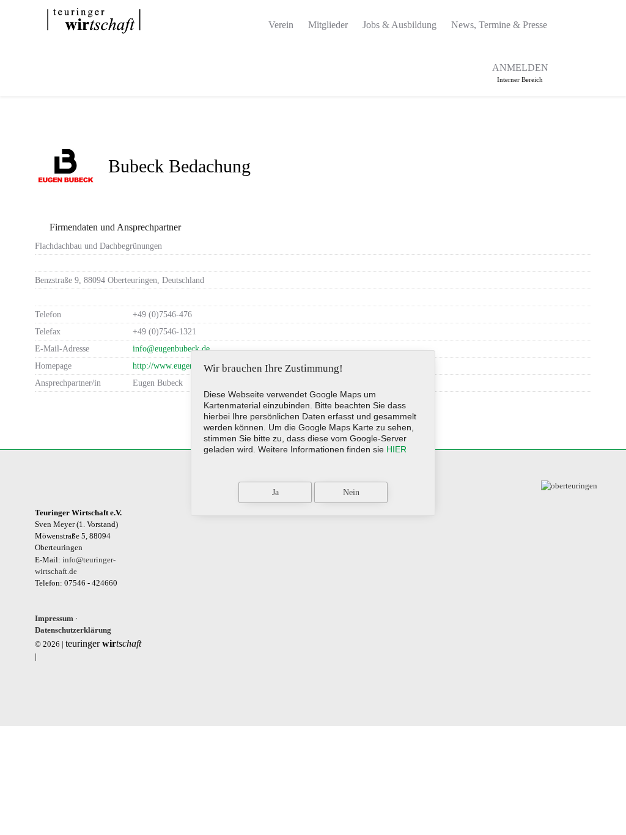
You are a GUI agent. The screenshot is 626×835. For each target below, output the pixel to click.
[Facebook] (568, 69)
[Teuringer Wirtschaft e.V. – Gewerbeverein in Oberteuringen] (93, 20)
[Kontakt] (567, 21)
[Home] (246, 21)
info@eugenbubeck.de (171, 348)
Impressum (54, 618)
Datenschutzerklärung (73, 630)
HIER (396, 449)
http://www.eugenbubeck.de (181, 365)
